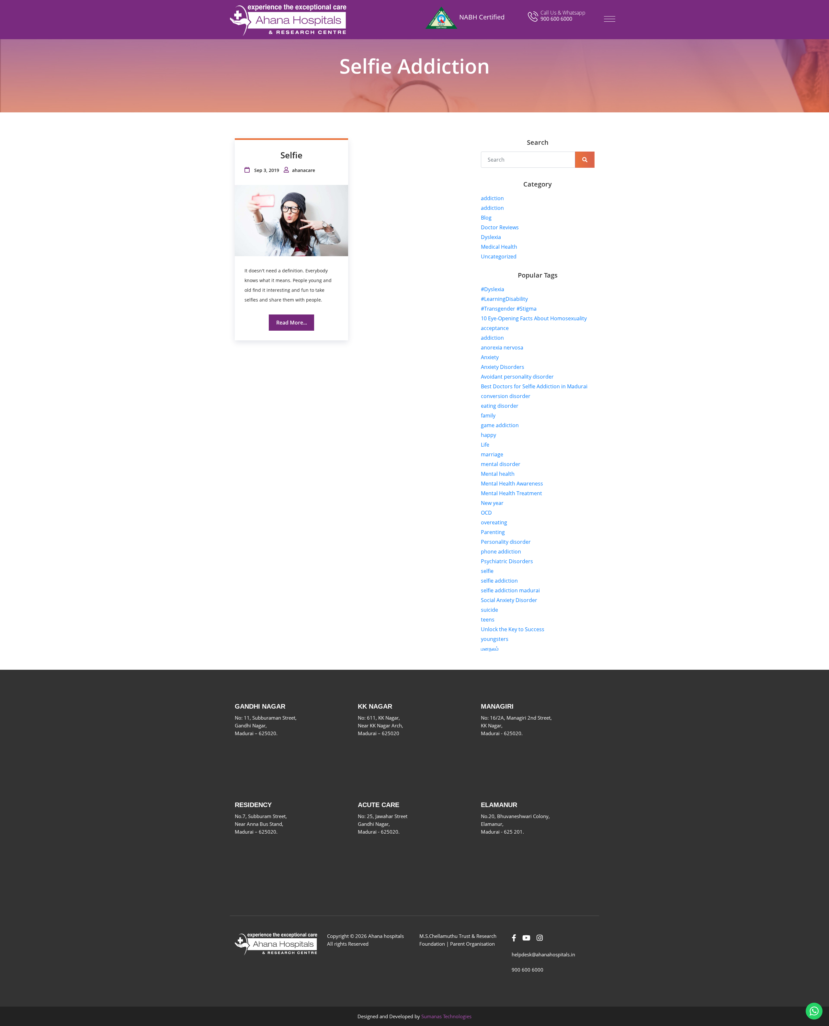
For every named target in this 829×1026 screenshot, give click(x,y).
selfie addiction (499, 580)
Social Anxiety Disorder (509, 600)
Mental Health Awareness (512, 483)
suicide (489, 609)
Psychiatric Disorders (507, 561)
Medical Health (499, 246)
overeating (494, 522)
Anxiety (490, 357)
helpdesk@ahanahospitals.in (543, 954)
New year (492, 503)
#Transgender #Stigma (509, 308)
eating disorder (499, 405)
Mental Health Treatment (511, 493)
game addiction (500, 425)
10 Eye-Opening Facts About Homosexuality (534, 318)
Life (485, 444)
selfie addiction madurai (510, 590)
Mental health (498, 473)
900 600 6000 (556, 18)
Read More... (291, 322)
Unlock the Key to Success (512, 629)
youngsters (494, 639)
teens (487, 619)
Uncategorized (499, 256)
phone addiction (501, 551)
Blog (486, 217)
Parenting (493, 532)
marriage (492, 454)
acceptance (495, 328)
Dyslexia (491, 237)
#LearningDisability (504, 298)
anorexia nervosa (502, 347)
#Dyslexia (492, 289)
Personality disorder (506, 541)
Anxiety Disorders (502, 366)
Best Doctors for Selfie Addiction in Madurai (534, 386)
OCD (486, 512)
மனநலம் (490, 648)
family (488, 415)
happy (488, 435)
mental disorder (500, 464)
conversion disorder (505, 396)
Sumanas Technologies (446, 1016)
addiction (492, 198)
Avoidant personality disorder (517, 376)
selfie (487, 571)
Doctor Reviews (500, 227)
